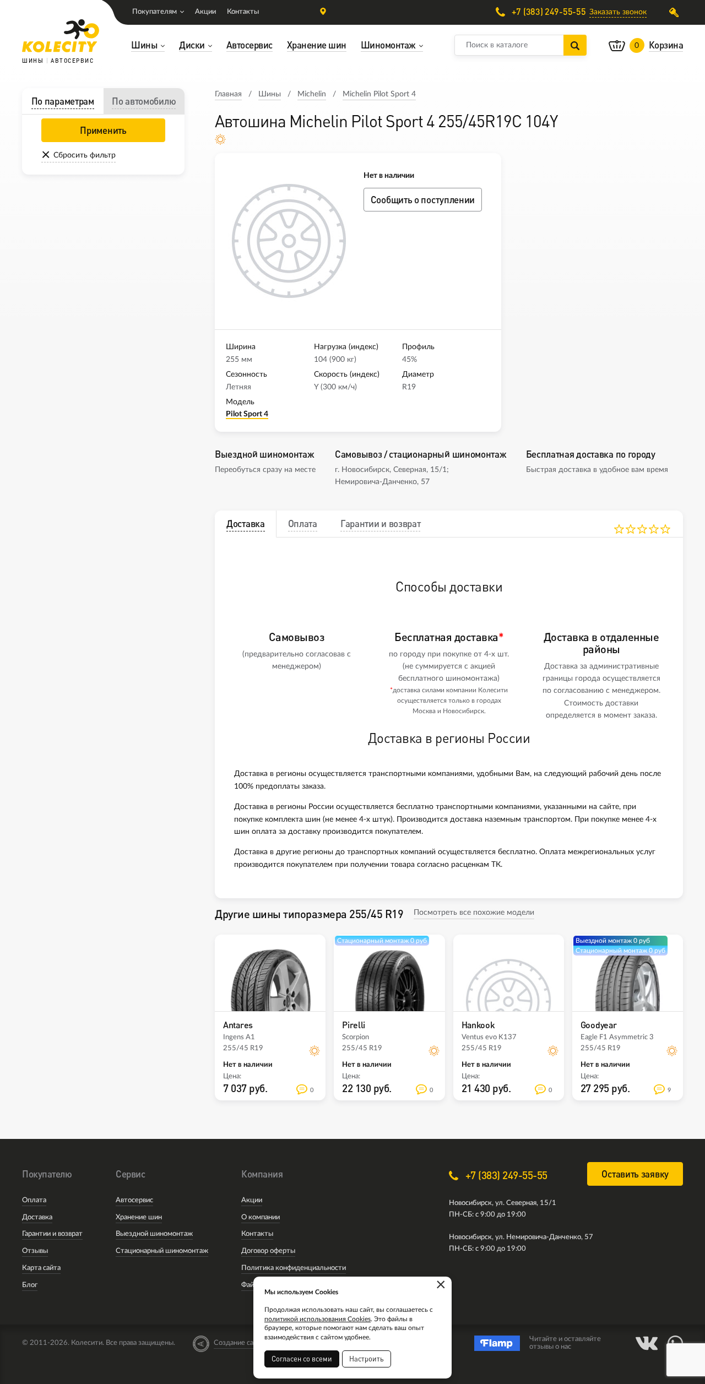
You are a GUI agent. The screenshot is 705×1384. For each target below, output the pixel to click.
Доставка (37, 1217)
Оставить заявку (635, 1174)
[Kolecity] (60, 35)
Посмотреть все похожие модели (474, 912)
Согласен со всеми (302, 1358)
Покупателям (154, 11)
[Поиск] (575, 45)
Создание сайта (239, 1343)
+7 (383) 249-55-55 (547, 12)
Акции (205, 11)
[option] (289, 241)
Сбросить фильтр (84, 155)
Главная (228, 94)
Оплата (34, 1200)
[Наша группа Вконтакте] (647, 1343)
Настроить (366, 1358)
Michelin (311, 94)
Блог (29, 1285)
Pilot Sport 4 (247, 414)
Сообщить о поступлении (423, 199)
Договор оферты (268, 1251)
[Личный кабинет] (676, 12)
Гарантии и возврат (52, 1234)
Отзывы (35, 1251)
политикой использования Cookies (317, 1319)
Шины (269, 94)
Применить (103, 130)
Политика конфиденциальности (293, 1268)
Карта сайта (41, 1268)
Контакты (243, 11)
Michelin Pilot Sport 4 (379, 94)
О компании (260, 1217)
